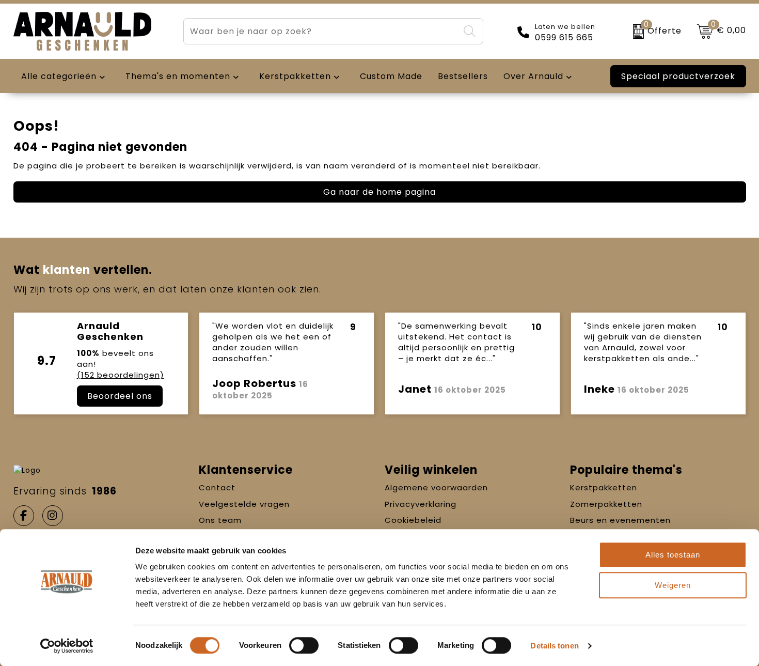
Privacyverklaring (420, 504)
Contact (217, 487)
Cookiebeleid (413, 520)
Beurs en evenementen (620, 520)
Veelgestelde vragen (244, 504)
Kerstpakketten (603, 487)
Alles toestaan (672, 554)
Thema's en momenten (177, 76)
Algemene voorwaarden (436, 487)
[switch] (304, 645)
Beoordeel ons (119, 396)
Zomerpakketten (606, 504)
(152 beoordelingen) (120, 374)
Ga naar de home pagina (379, 192)
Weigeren (673, 585)
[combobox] (321, 31)
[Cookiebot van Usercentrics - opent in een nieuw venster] (67, 646)
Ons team (220, 520)
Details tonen (554, 645)
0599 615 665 (564, 38)
